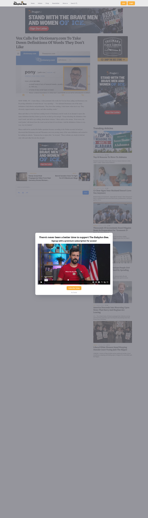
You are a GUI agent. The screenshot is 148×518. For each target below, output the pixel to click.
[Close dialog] (109, 235)
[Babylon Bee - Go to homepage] (20, 3)
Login (131, 3)
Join (123, 3)
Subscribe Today (74, 288)
